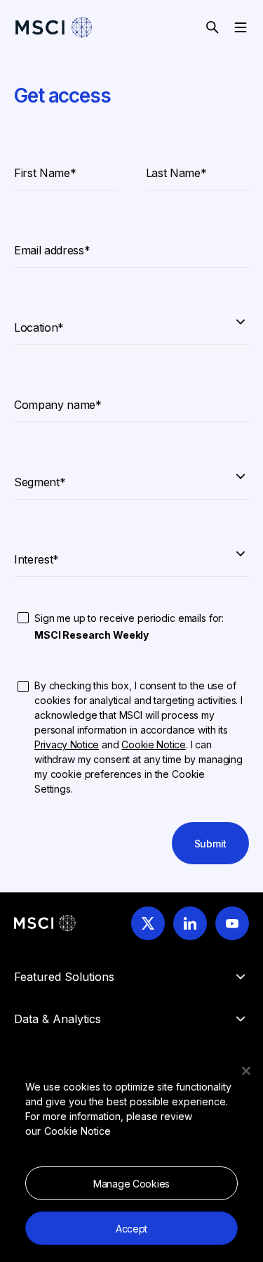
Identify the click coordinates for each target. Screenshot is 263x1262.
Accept (131, 1229)
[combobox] (131, 321)
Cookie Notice (77, 1131)
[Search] (212, 27)
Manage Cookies (131, 1184)
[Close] (246, 1070)
